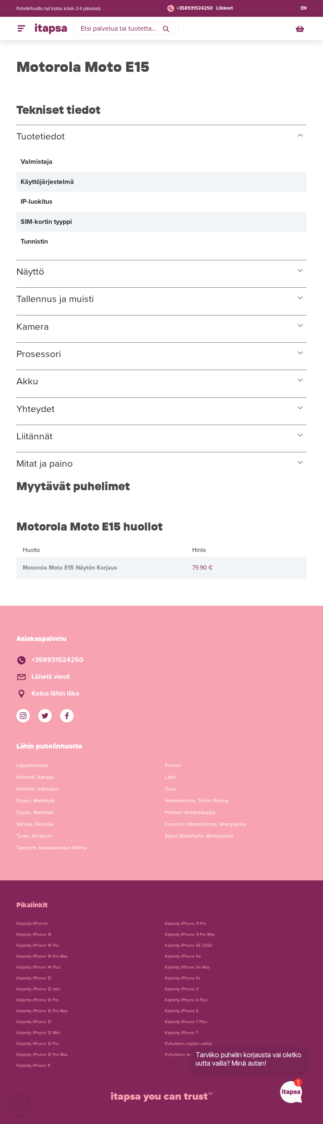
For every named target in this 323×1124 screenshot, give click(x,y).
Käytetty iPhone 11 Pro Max (190, 934)
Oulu (170, 788)
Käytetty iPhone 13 (33, 978)
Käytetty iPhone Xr (182, 978)
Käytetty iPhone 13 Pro (37, 1000)
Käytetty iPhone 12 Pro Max (42, 1055)
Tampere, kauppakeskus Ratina (51, 847)
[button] (18, 1105)
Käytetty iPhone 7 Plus (186, 1022)
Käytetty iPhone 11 (33, 1066)
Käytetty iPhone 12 (33, 1022)
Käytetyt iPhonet (32, 924)
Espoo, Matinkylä (35, 800)
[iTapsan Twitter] (45, 715)
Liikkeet (224, 8)
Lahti (170, 777)
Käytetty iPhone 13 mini (38, 989)
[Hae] (166, 28)
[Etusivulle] (51, 28)
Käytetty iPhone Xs (183, 956)
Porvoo (173, 765)
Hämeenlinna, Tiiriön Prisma (196, 800)
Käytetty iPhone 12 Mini (38, 1033)
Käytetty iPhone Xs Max (187, 967)
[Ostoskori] (301, 29)
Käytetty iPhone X (182, 989)
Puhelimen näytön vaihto (188, 1044)
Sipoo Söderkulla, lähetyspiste (199, 835)
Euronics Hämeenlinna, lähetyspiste (205, 824)
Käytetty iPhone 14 (33, 934)
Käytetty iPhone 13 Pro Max (42, 1011)
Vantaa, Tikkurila (34, 824)
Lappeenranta (32, 765)
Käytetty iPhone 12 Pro (37, 1044)
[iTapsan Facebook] (67, 715)
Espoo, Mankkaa (34, 812)
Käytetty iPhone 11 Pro (185, 924)
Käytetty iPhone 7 (181, 1033)
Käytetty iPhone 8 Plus (186, 1000)
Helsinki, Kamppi (35, 777)
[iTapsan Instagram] (23, 715)
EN (304, 8)
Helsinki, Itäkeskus (37, 788)
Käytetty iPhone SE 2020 (188, 945)
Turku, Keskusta (34, 835)
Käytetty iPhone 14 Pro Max (42, 956)
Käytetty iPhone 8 (182, 1011)
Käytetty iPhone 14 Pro (37, 945)
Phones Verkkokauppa (190, 812)
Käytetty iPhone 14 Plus (38, 967)
